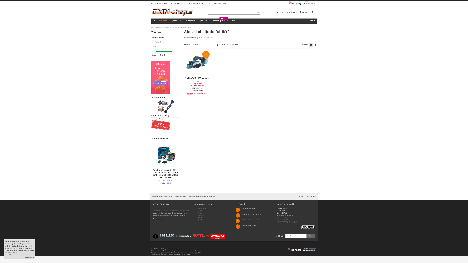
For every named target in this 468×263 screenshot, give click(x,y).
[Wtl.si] (200, 235)
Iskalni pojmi (168, 196)
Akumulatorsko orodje (169, 27)
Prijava (295, 12)
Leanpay (200, 220)
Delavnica (159, 27)
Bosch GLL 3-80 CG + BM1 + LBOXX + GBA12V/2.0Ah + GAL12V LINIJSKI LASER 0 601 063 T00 (166, 174)
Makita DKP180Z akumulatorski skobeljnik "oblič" (209, 78)
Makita (157, 42)
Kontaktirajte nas (209, 196)
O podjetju (200, 215)
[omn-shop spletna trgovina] (172, 12)
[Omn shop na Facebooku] (155, 235)
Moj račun (280, 12)
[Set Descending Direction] (217, 45)
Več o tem (8, 255)
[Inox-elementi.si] (175, 235)
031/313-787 (284, 217)
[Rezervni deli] (165, 106)
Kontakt (199, 217)
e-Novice (280, 236)
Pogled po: (304, 45)
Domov (153, 27)
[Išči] (258, 12)
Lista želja (288, 12)
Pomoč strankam (310, 196)
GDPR (199, 211)
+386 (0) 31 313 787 (162, 3)
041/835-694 (284, 220)
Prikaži (223, 45)
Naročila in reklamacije (195, 196)
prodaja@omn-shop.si (198, 3)
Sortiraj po (196, 45)
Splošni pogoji (202, 209)
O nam (301, 196)
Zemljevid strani (157, 196)
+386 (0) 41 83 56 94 (180, 3)
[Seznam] (315, 45)
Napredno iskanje (180, 196)
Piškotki (200, 213)
